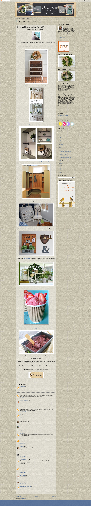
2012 (60, 169)
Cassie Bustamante (22, 453)
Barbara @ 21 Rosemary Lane (24, 400)
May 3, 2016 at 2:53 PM (23, 430)
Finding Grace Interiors (28, 201)
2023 (60, 133)
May (61, 150)
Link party (21, 381)
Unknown (21, 394)
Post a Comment (21, 491)
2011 (60, 171)
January (61, 163)
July (61, 147)
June (61, 148)
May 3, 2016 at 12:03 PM (23, 417)
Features (34, 21)
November (61, 144)
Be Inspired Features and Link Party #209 (65, 152)
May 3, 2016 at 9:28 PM (23, 472)
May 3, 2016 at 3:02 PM (23, 436)
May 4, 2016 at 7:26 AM (23, 477)
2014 (60, 166)
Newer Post (18, 496)
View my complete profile (61, 37)
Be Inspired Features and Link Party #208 (65, 155)
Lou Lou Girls (22, 408)
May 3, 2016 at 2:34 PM (23, 422)
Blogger (50, 503)
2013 (60, 168)
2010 (60, 172)
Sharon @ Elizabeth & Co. (23, 380)
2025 (60, 130)
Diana (20, 414)
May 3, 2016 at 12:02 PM (23, 411)
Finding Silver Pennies (29, 85)
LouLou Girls (41, 288)
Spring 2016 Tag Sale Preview (64, 154)
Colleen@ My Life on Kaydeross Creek (25, 486)
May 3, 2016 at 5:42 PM (23, 456)
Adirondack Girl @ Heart (28, 228)
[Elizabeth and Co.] (36, 39)
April (61, 159)
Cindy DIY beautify (22, 475)
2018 (60, 140)
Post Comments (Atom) (23, 498)
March (61, 160)
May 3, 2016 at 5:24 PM (23, 450)
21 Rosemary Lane (26, 258)
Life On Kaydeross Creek (44, 162)
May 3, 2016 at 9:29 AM (23, 397)
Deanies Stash (22, 446)
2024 (60, 131)
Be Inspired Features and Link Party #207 (65, 157)
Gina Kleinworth (22, 386)
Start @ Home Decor (49, 46)
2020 (60, 137)
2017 (60, 141)
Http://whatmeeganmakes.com (24, 459)
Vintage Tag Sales (26, 21)
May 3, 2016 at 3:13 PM (23, 443)
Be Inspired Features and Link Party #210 (65, 151)
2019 (60, 138)
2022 (60, 134)
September (61, 145)
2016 (60, 143)
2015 (60, 165)
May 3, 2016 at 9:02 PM (23, 464)
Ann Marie (21, 433)
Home (19, 21)
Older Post (54, 496)
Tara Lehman (22, 420)
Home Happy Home (28, 124)
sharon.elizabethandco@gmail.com (63, 115)
